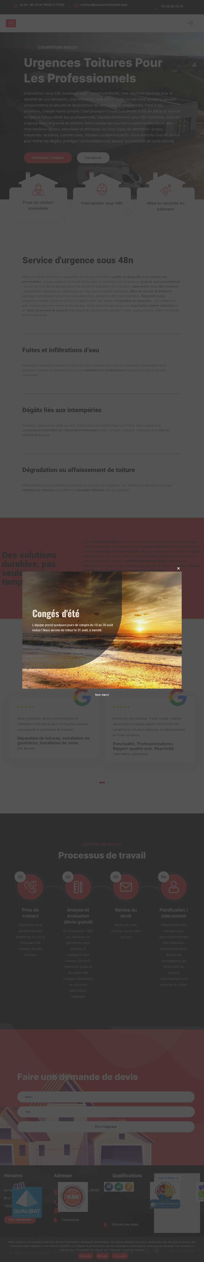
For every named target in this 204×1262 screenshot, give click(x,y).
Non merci (102, 695)
